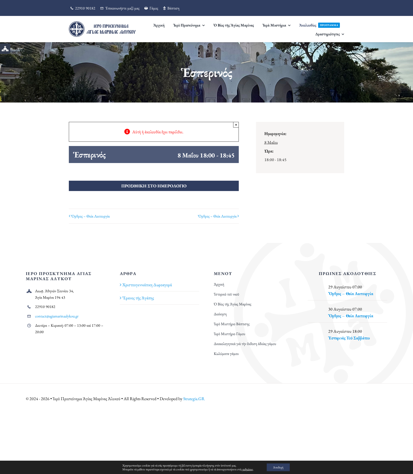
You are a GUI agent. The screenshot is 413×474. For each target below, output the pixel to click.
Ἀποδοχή (278, 467)
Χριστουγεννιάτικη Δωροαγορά (147, 285)
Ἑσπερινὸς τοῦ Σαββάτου (349, 338)
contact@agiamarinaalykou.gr (57, 316)
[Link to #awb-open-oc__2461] (5, 49)
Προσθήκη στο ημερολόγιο (153, 185)
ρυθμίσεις (247, 469)
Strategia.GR (194, 398)
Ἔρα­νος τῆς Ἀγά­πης (138, 298)
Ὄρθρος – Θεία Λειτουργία (90, 216)
